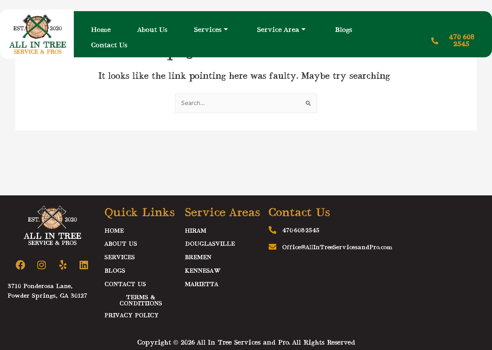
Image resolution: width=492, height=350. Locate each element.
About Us (152, 30)
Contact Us (109, 45)
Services (207, 30)
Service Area (278, 30)
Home (101, 30)
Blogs (343, 30)
